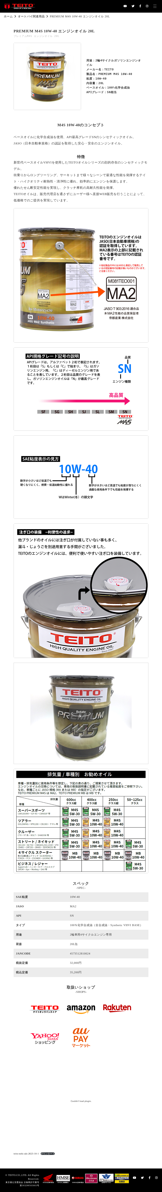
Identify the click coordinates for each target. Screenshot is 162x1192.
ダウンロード (48, 1153)
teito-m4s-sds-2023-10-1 (26, 1153)
